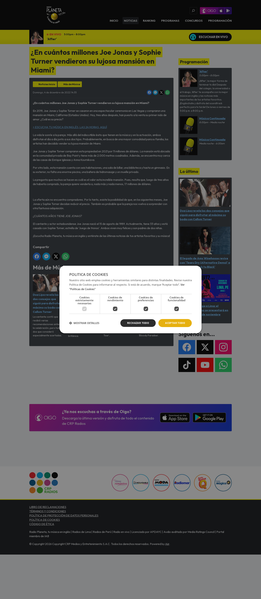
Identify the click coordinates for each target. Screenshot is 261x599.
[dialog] (130, 299)
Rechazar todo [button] (138, 323)
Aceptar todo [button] (175, 323)
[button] (84, 323)
